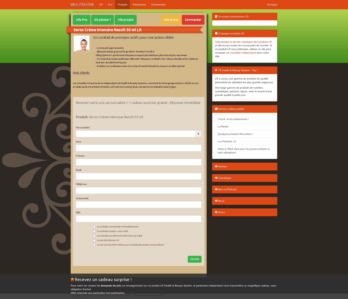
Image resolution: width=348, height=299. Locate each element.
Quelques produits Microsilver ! (235, 134)
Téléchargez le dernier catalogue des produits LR (243, 41)
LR (101, 4)
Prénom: (80, 155)
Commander (158, 4)
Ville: (78, 212)
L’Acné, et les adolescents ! (233, 119)
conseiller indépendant (243, 52)
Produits (122, 4)
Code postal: (82, 198)
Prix (110, 4)
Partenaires (139, 4)
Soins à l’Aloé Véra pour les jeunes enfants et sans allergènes (244, 150)
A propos (272, 4)
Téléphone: (81, 184)
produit (126, 20)
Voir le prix (171, 20)
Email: (79, 170)
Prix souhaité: (83, 127)
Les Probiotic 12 (227, 141)
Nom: (78, 141)
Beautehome (82, 4)
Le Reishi (223, 126)
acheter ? (102, 20)
